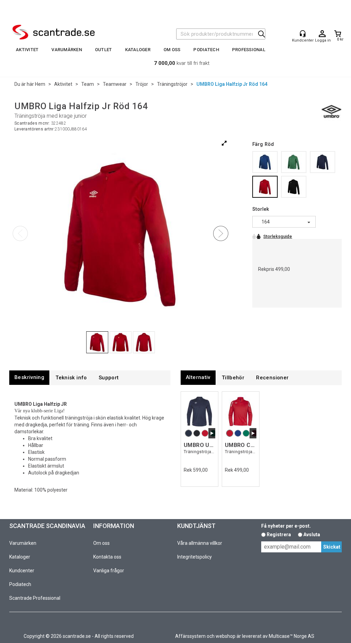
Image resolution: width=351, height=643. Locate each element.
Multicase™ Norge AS (291, 636)
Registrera (279, 534)
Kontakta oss (107, 557)
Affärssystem (190, 636)
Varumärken (66, 49)
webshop (225, 636)
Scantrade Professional (34, 598)
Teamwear (114, 84)
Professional (248, 49)
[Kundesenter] (302, 33)
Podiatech (206, 49)
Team (87, 84)
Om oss (172, 49)
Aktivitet (27, 49)
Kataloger (137, 49)
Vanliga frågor (108, 570)
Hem (40, 84)
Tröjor (141, 84)
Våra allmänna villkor (199, 543)
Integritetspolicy (194, 557)
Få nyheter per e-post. (286, 526)
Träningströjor (172, 84)
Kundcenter (21, 570)
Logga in (322, 34)
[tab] (29, 377)
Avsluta (311, 534)
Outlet (103, 49)
